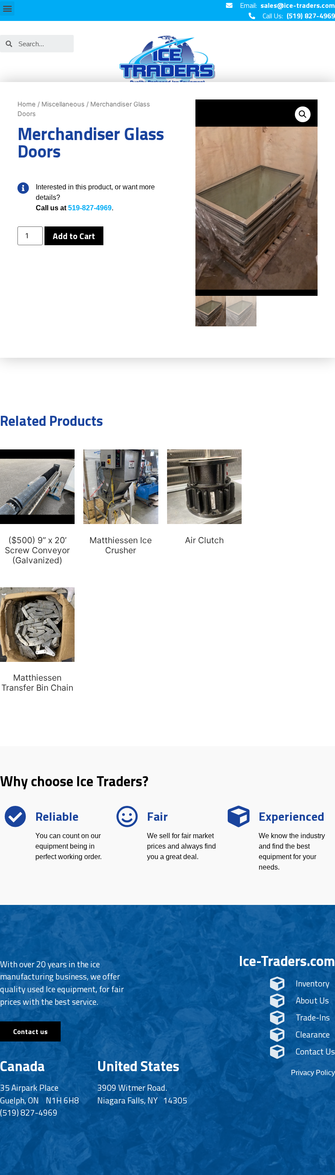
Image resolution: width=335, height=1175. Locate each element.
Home (26, 104)
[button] (7, 8)
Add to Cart (74, 236)
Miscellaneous (63, 104)
